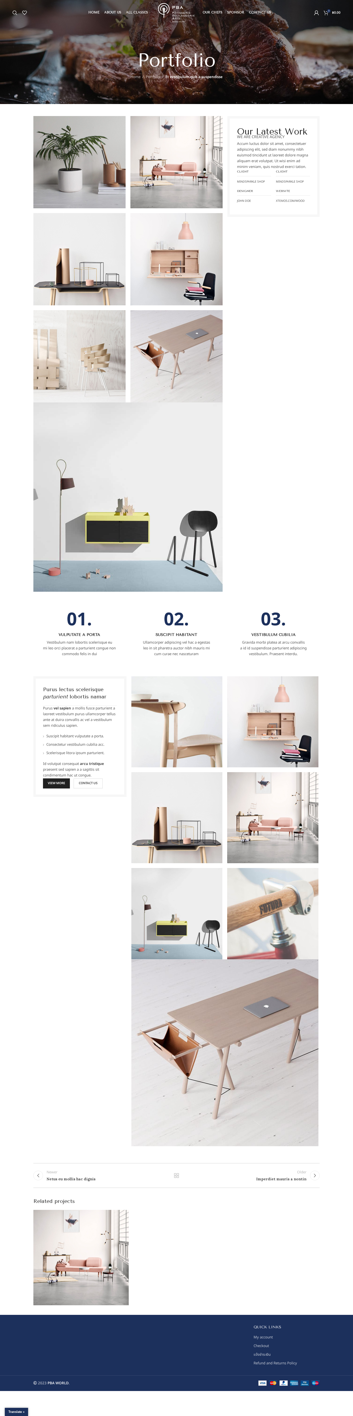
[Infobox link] (79, 634)
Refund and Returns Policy (275, 1363)
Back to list (176, 1175)
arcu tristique (92, 764)
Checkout (261, 1345)
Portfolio (153, 77)
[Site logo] (176, 12)
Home (135, 77)
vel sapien (62, 708)
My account (263, 1337)
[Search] (15, 13)
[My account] (316, 13)
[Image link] (128, 497)
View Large (123, 1215)
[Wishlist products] (24, 13)
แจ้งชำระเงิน (262, 1354)
